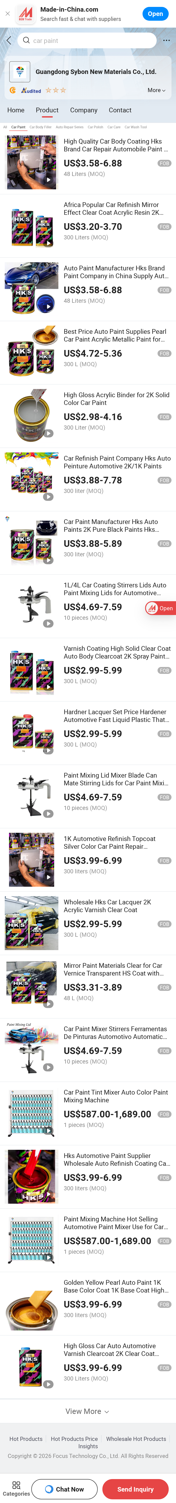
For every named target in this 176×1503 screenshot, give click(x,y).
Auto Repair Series (69, 127)
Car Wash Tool (136, 127)
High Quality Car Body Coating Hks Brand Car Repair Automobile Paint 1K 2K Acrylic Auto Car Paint (117, 149)
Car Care (114, 127)
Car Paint (18, 127)
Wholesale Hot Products (136, 1438)
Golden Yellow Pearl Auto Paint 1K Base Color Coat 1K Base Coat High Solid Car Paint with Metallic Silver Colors (114, 1294)
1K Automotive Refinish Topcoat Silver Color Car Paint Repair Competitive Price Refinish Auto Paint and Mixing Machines (117, 850)
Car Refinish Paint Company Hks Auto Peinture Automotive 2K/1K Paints (117, 462)
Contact (120, 109)
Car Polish (95, 127)
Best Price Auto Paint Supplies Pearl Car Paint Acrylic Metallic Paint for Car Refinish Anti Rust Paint (115, 339)
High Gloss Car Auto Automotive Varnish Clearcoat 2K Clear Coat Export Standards (110, 1353)
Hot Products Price (74, 1438)
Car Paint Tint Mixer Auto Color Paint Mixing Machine (116, 1096)
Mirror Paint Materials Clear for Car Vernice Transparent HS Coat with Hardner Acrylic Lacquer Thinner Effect (113, 977)
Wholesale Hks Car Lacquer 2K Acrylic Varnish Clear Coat (107, 905)
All (5, 127)
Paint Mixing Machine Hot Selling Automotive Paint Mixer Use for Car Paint (114, 1226)
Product (47, 109)
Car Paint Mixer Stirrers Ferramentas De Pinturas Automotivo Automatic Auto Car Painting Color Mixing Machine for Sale (115, 1040)
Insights (88, 1446)
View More (84, 1411)
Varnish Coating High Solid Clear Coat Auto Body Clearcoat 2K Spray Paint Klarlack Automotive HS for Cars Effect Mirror (117, 660)
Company (83, 109)
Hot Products (25, 1438)
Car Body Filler (41, 127)
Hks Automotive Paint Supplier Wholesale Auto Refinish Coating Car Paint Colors (116, 1163)
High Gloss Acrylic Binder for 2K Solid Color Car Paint (117, 398)
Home (15, 109)
